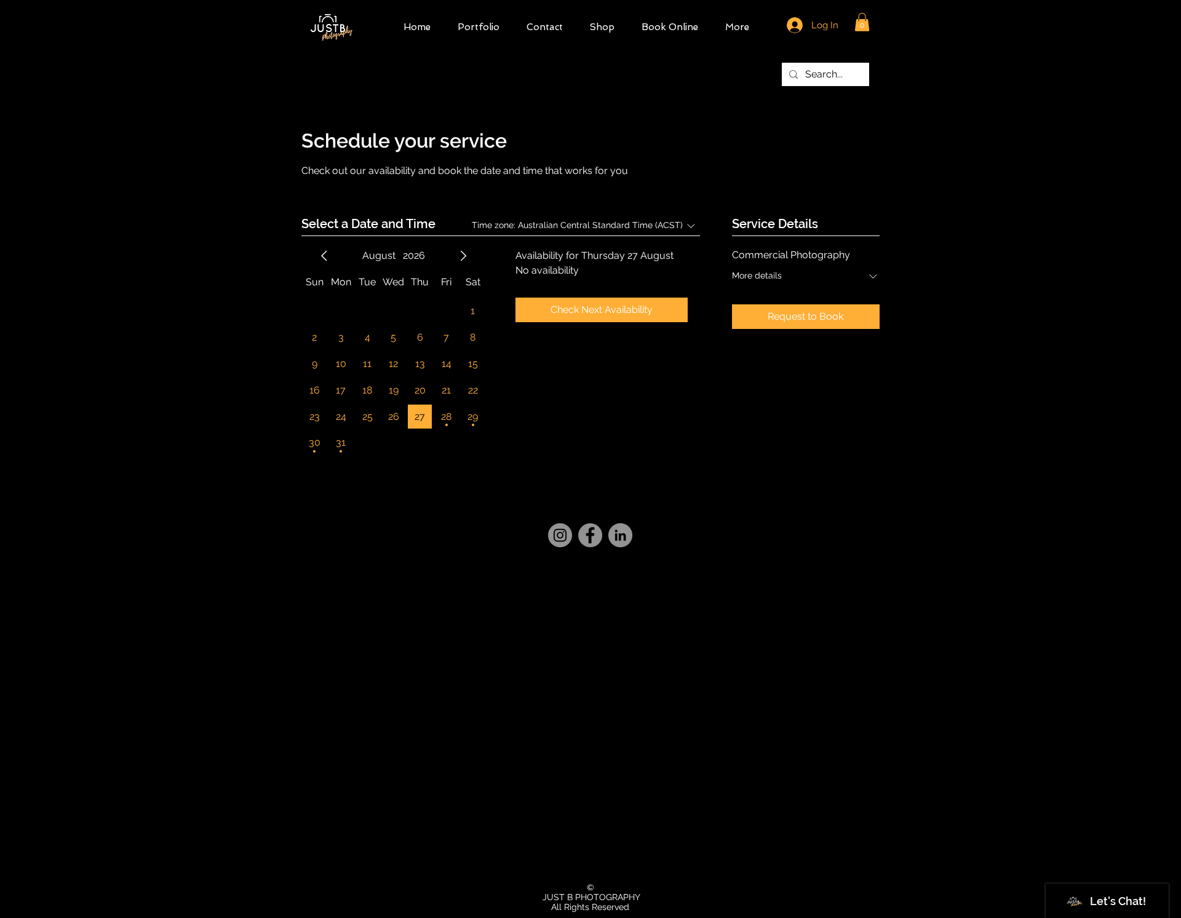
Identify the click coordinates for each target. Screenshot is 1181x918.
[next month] (463, 255)
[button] (862, 22)
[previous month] (324, 255)
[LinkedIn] (620, 535)
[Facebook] (590, 535)
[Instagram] (560, 535)
